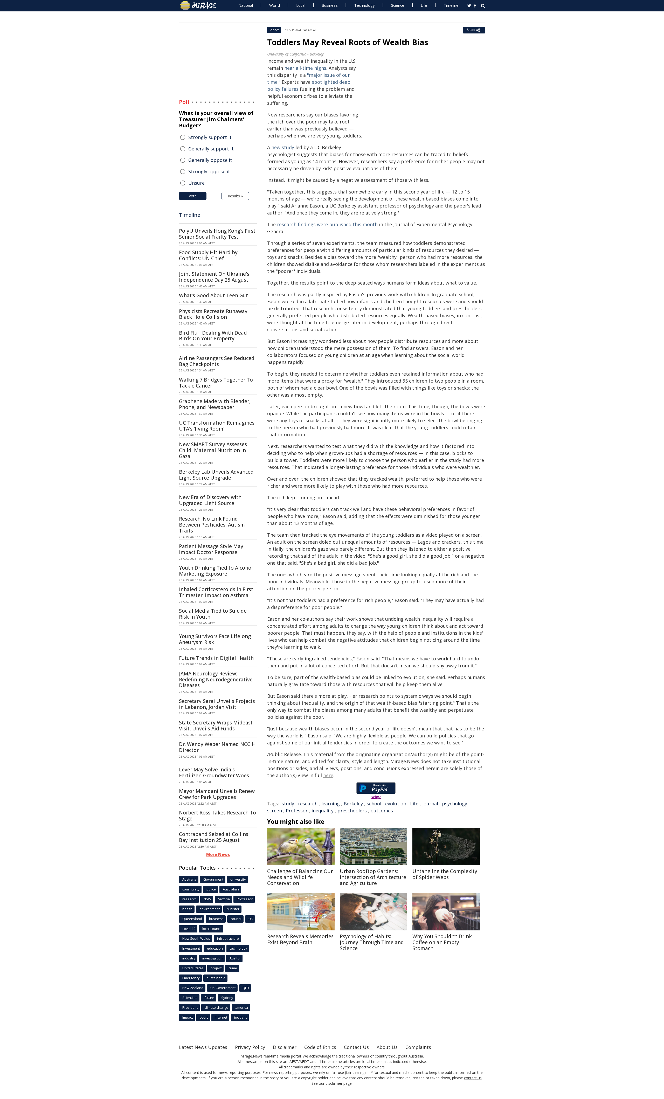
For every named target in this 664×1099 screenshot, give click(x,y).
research (307, 803)
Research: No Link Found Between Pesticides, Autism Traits (212, 524)
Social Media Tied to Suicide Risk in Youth (213, 613)
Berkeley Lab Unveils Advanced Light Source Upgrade (216, 474)
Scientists (189, 997)
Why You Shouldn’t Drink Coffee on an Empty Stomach (442, 942)
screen (274, 810)
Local (300, 5)
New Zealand (192, 987)
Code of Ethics (320, 1047)
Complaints (418, 1047)
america (241, 1007)
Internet (221, 1017)
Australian (231, 889)
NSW (207, 899)
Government (213, 879)
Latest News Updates (203, 1047)
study (288, 803)
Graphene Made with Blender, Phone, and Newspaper (215, 404)
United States (193, 968)
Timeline (451, 5)
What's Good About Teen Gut (213, 295)
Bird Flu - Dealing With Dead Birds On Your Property (213, 335)
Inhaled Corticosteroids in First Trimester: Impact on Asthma (216, 592)
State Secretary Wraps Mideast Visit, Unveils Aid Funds (216, 725)
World (274, 5)
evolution (395, 803)
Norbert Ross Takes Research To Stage (217, 815)
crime (233, 968)
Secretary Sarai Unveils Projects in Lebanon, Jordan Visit (217, 704)
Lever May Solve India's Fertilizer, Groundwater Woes (214, 772)
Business (330, 5)
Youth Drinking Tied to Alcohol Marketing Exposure (216, 570)
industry (188, 958)
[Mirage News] (200, 5)
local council (211, 928)
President (190, 1007)
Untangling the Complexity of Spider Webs (444, 874)
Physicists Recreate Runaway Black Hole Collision (213, 314)
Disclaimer (284, 1047)
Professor (297, 810)
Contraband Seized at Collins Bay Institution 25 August (213, 837)
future (209, 997)
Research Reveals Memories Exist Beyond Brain (300, 939)
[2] (372, 1072)
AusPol (235, 958)
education (215, 948)
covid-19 (188, 928)
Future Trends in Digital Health (216, 658)
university (238, 879)
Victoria (224, 899)
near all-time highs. (305, 68)
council (236, 918)
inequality (323, 810)
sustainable (216, 978)
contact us (473, 1077)
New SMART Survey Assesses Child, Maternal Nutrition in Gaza (213, 450)
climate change (216, 1007)
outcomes (382, 810)
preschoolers (352, 810)
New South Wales (196, 938)
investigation (212, 958)
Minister (233, 909)
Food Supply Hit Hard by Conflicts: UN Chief (208, 255)
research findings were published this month (327, 224)
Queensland (192, 918)
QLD (246, 987)
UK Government (223, 987)
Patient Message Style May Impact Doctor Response (211, 549)
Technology (364, 5)
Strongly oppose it (209, 171)
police (211, 889)
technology (238, 948)
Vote (193, 195)
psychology (454, 803)
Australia (189, 879)
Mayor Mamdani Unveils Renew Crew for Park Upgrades (217, 794)
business (216, 918)
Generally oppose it (210, 160)
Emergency (191, 978)
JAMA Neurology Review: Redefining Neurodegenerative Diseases (216, 679)
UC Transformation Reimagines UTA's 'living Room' (216, 425)
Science (397, 5)
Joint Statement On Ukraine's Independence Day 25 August (214, 277)
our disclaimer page (335, 1083)
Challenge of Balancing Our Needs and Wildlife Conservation (300, 877)
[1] (368, 1072)
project (216, 968)
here (328, 775)
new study (282, 147)
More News (218, 854)
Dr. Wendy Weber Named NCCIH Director (217, 747)
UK (250, 918)
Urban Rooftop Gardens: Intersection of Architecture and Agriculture (373, 877)
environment (209, 909)
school (374, 803)
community (190, 889)
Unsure (196, 183)
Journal (430, 803)
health (187, 909)
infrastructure (228, 938)
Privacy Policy (250, 1047)
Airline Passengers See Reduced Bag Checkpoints (216, 361)
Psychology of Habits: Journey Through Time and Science (372, 942)
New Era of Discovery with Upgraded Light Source (210, 500)
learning (330, 803)
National (245, 5)
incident (240, 1017)
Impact (187, 1017)
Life (424, 5)
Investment (191, 948)
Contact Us (356, 1047)
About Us (387, 1047)
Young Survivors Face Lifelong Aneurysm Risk (215, 639)
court (204, 1017)
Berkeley (353, 803)
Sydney (227, 997)
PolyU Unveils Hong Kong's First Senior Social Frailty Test (217, 233)
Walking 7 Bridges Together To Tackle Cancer (216, 382)
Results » (235, 195)
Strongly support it (210, 137)
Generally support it (211, 149)
